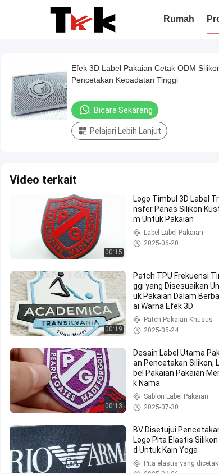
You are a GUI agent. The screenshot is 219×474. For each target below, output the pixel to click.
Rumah (178, 19)
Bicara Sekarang (123, 110)
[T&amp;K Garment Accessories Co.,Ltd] (83, 19)
